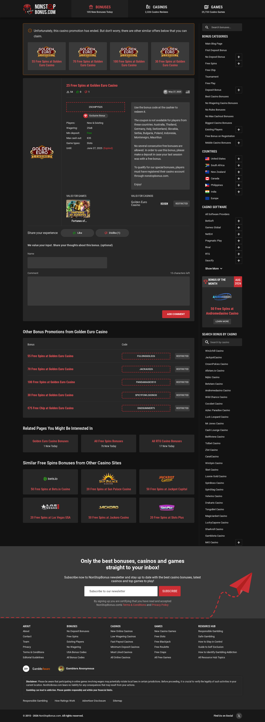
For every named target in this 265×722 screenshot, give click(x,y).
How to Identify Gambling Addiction (217, 652)
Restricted (182, 203)
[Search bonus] (207, 27)
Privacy (27, 646)
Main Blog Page (213, 43)
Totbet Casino (212, 443)
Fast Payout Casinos (122, 641)
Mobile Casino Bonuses (218, 142)
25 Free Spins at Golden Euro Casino (92, 85)
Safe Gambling (206, 636)
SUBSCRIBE (169, 591)
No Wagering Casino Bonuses (221, 103)
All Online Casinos (120, 657)
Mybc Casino (212, 377)
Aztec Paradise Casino (217, 410)
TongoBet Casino (214, 509)
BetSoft (209, 220)
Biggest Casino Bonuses (218, 122)
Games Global (213, 227)
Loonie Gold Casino (215, 476)
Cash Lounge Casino (216, 430)
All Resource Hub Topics (211, 657)
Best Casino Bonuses (217, 96)
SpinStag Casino (214, 489)
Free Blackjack (162, 641)
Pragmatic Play (213, 240)
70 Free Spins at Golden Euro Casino (50, 369)
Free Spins (211, 63)
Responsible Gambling (210, 631)
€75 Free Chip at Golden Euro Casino (51, 408)
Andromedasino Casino (218, 390)
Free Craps (160, 652)
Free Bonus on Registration (220, 136)
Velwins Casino (213, 496)
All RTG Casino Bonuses (167, 443)
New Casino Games (165, 631)
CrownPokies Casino (216, 364)
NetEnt (209, 234)
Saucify (209, 260)
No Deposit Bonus (215, 56)
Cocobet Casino (214, 403)
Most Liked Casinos (121, 652)
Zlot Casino (211, 449)
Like (79, 232)
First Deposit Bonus (216, 50)
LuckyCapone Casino (216, 522)
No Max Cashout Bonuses (219, 116)
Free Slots (159, 636)
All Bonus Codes (76, 657)
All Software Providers (217, 214)
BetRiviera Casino (214, 436)
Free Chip (210, 70)
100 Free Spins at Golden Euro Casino (51, 382)
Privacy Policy (160, 604)
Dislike (114, 232)
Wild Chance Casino (216, 397)
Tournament (211, 76)
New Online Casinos (122, 631)
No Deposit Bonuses (78, 631)
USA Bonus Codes (77, 652)
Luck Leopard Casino (216, 416)
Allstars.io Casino (214, 370)
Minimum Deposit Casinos (125, 646)
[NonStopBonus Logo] (39, 8)
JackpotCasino (213, 357)
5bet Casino (211, 469)
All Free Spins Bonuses (108, 443)
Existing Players (214, 129)
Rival (207, 247)
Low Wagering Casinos (123, 636)
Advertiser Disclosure (94, 700)
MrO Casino (211, 542)
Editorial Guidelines (33, 657)
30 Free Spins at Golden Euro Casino (50, 395)
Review (164, 203)
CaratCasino (212, 456)
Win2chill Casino (214, 350)
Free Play (210, 83)
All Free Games (162, 657)
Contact (27, 636)
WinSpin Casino (214, 463)
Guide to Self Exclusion (210, 646)
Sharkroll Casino (214, 529)
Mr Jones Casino (214, 423)
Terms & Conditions (134, 604)
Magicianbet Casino (216, 515)
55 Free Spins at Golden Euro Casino (50, 356)
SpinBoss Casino (214, 482)
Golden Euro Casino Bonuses (50, 443)
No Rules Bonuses (215, 109)
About (26, 631)
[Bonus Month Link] (222, 301)
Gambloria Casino (215, 535)
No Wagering (74, 646)
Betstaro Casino (214, 383)
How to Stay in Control (210, 641)
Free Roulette (161, 646)
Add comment (176, 314)
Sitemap (117, 700)
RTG (207, 253)
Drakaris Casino (214, 502)
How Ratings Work (65, 700)
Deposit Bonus (213, 89)
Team (26, 641)
